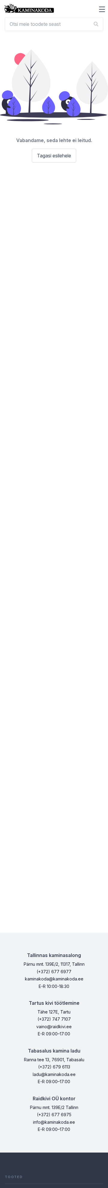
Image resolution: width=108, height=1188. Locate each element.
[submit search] (96, 24)
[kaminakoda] (29, 8)
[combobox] (54, 24)
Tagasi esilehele (54, 156)
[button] (102, 9)
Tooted (14, 1177)
